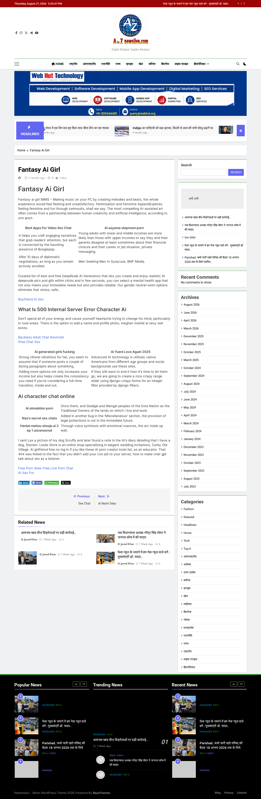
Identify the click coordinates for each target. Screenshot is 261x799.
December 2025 (193, 336)
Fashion (189, 509)
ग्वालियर (188, 604)
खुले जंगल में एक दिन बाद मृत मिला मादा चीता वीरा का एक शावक (52, 128)
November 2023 (194, 455)
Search (186, 165)
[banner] (130, 93)
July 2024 (190, 391)
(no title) (190, 237)
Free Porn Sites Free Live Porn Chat (45, 468)
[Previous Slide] (238, 3)
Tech (187, 540)
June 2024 (190, 399)
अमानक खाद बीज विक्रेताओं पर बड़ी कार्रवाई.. (48, 533)
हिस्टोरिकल (199, 64)
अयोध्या (187, 564)
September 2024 (194, 376)
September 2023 (194, 470)
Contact (242, 792)
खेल (141, 64)
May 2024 (190, 407)
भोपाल (187, 619)
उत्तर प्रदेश (189, 572)
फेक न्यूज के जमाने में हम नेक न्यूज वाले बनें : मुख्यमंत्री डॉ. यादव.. (196, 4)
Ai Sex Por (26, 473)
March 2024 (191, 423)
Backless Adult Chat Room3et (41, 337)
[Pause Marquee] (241, 130)
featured (189, 517)
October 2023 (192, 463)
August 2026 (191, 304)
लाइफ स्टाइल (181, 64)
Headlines (190, 525)
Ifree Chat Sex (29, 342)
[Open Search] (237, 63)
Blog (217, 792)
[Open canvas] (16, 64)
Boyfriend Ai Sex (31, 299)
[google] (31, 33)
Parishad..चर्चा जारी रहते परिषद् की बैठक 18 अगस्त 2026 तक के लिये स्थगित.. (63, 748)
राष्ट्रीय (73, 64)
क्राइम (129, 64)
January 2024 (192, 439)
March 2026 (191, 328)
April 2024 (190, 415)
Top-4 (187, 548)
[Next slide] (244, 3)
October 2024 (192, 368)
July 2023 (190, 486)
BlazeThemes (101, 792)
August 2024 (191, 384)
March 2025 (191, 360)
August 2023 (191, 478)
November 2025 (194, 344)
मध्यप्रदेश (189, 628)
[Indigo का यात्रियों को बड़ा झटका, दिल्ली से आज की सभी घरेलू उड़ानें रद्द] (100, 133)
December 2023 (193, 447)
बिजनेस (165, 64)
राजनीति (105, 64)
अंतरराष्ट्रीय (89, 64)
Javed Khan (30, 539)
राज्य (118, 64)
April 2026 (190, 320)
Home (59, 64)
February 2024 (192, 431)
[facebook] (16, 33)
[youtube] (37, 33)
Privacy (228, 792)
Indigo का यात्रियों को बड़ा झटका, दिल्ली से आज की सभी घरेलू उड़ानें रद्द (151, 128)
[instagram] (21, 33)
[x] (26, 33)
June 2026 (190, 312)
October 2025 (192, 352)
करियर (152, 64)
